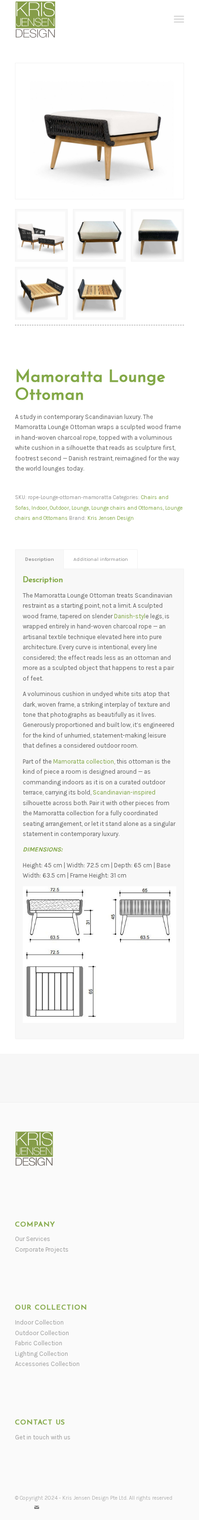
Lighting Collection (41, 1353)
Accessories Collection (47, 1363)
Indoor (39, 508)
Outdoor (59, 508)
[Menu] (179, 19)
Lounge (80, 508)
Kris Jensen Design (110, 518)
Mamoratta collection (83, 761)
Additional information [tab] (100, 559)
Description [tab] (39, 559)
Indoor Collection (39, 1322)
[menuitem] (179, 19)
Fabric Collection (38, 1343)
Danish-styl (129, 616)
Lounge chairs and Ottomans (127, 508)
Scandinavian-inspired (124, 792)
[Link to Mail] (36, 1508)
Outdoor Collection (42, 1333)
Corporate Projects (42, 1249)
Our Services (32, 1238)
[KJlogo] (82, 19)
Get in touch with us (43, 1437)
